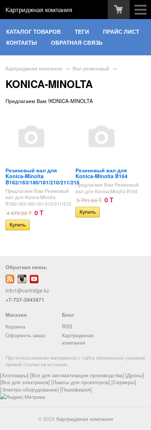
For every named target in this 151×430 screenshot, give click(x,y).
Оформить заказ (25, 335)
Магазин (16, 314)
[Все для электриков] (25, 382)
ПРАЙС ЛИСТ (121, 31)
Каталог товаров (33, 31)
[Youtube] (34, 281)
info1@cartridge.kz (27, 290)
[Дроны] (134, 375)
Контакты (21, 42)
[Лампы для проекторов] (80, 382)
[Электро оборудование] (29, 389)
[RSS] (9, 281)
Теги (82, 31)
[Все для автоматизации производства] (77, 375)
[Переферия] (76, 389)
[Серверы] (123, 382)
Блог (68, 314)
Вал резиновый (91, 68)
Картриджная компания (38, 9)
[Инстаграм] (22, 281)
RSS (67, 326)
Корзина (15, 326)
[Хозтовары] (14, 375)
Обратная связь (77, 42)
